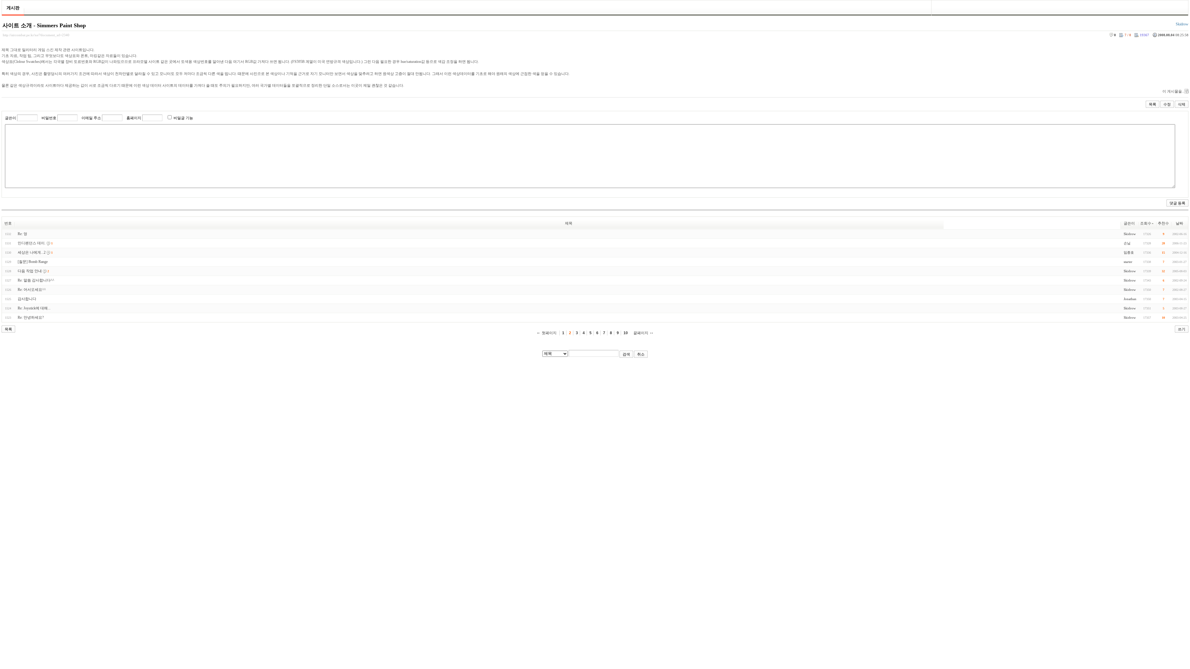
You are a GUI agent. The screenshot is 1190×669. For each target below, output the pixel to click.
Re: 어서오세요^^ (32, 289)
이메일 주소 (91, 118)
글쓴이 (10, 118)
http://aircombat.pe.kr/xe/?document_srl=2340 (36, 35)
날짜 (1179, 223)
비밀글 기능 (183, 118)
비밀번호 (49, 118)
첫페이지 (549, 333)
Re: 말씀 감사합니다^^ (36, 280)
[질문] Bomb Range (33, 262)
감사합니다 (27, 299)
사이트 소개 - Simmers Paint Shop (44, 25)
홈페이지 (133, 118)
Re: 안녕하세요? (31, 317)
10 (626, 333)
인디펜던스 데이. (32, 243)
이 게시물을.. (1173, 91)
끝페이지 (640, 333)
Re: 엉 (22, 234)
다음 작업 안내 (30, 271)
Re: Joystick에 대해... (34, 308)
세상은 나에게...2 (32, 252)
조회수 (1145, 223)
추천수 (1163, 223)
